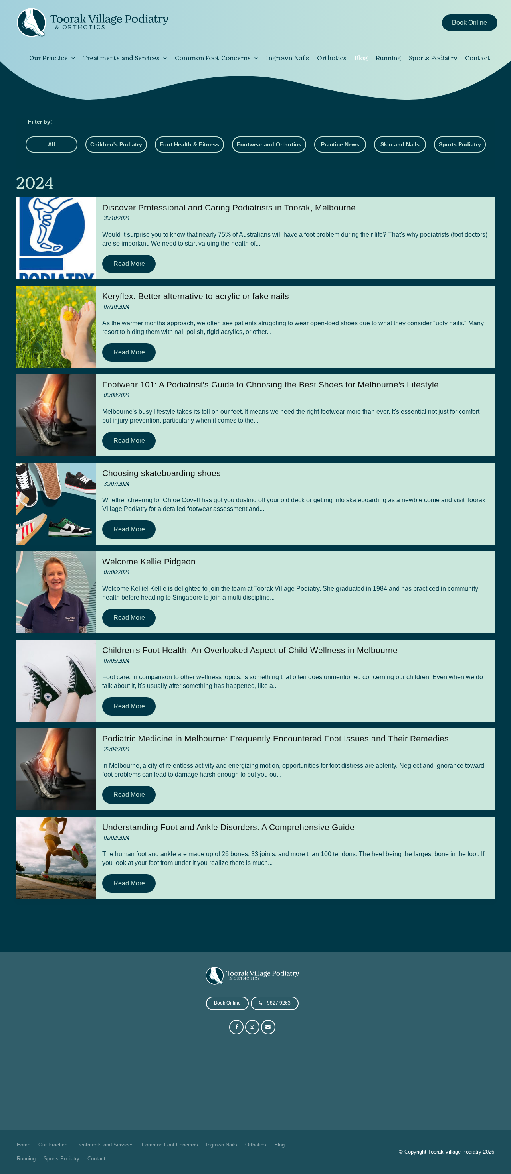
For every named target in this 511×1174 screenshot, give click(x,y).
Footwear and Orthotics (269, 144)
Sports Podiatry (433, 58)
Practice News (340, 144)
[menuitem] (23, 1145)
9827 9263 (279, 1003)
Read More (129, 264)
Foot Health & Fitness (189, 144)
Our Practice (48, 58)
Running (388, 58)
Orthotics (332, 58)
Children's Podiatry (116, 144)
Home (23, 1145)
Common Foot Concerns (213, 58)
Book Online (469, 22)
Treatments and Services (121, 58)
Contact (477, 58)
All (51, 144)
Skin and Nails (400, 144)
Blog (361, 58)
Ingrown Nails (287, 58)
